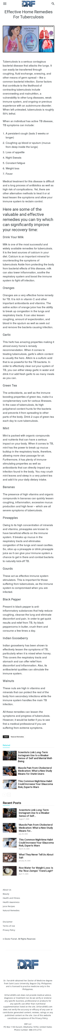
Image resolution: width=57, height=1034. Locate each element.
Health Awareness (11, 902)
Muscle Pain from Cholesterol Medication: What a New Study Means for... (36, 827)
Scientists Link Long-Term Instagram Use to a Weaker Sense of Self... (34, 813)
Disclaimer (8, 921)
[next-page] (9, 794)
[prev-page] (4, 794)
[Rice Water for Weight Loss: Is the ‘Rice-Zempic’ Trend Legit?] (10, 871)
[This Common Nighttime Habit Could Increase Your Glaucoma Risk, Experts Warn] (10, 784)
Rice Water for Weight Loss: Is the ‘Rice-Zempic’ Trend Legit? (36, 869)
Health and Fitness (11, 898)
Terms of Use (9, 926)
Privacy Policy (9, 930)
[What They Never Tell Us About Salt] (10, 857)
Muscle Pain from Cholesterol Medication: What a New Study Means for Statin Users (35, 770)
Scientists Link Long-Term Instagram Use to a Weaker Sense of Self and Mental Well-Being (35, 757)
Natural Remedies (17, 737)
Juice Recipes (9, 906)
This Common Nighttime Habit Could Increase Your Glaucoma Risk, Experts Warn (35, 784)
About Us (7, 889)
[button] (4, 3)
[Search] (53, 3)
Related (6, 745)
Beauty (6, 894)
